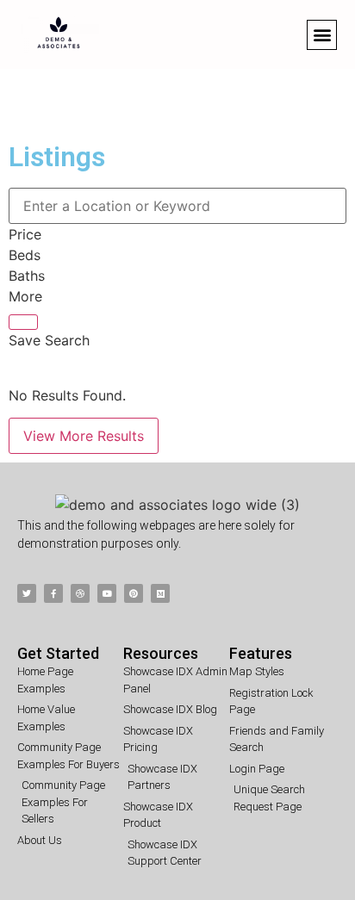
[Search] (23, 322)
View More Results (83, 435)
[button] (322, 35)
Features (260, 653)
